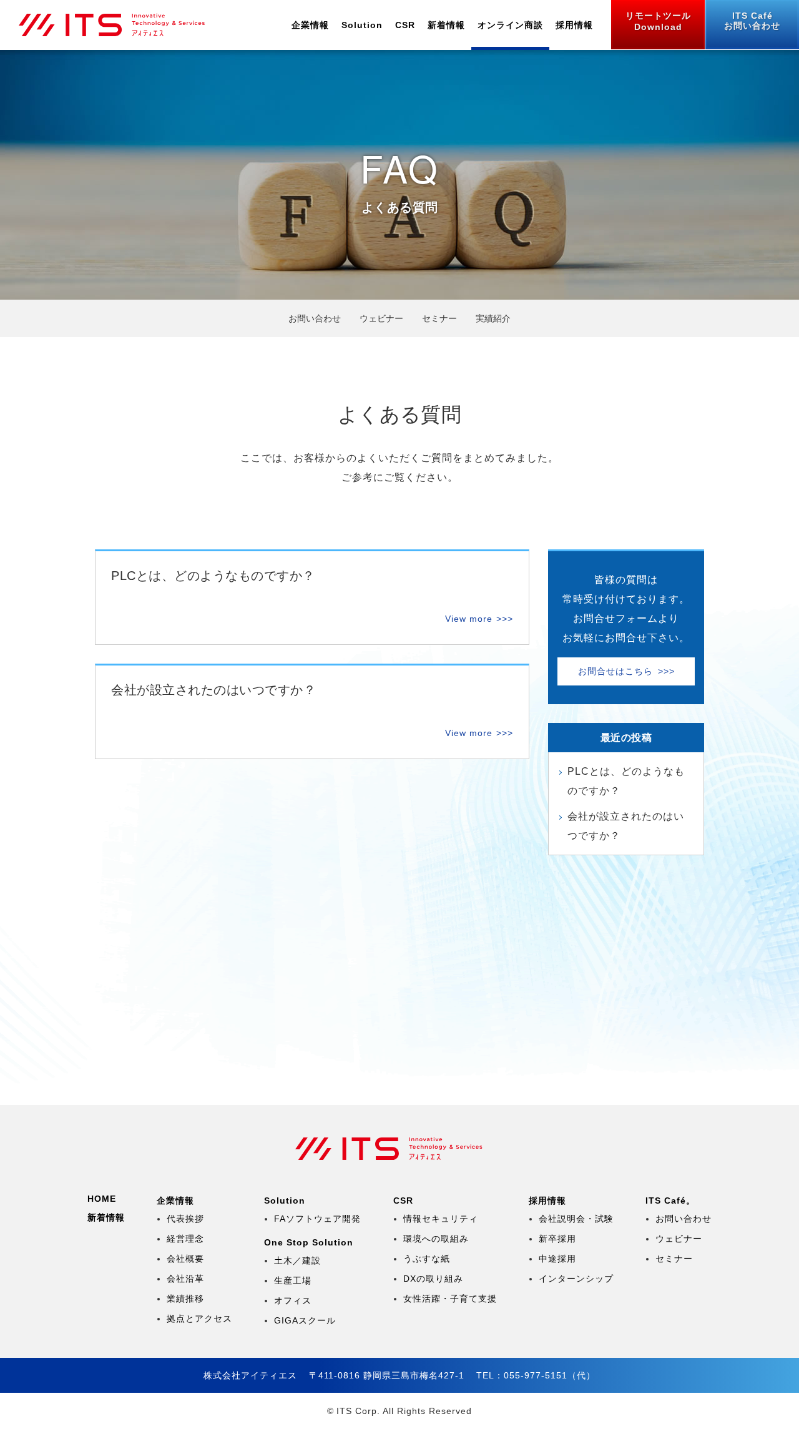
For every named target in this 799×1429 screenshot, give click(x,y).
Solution (362, 25)
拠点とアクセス (199, 1318)
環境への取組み (436, 1239)
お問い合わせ (752, 21)
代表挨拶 (185, 1219)
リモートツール (658, 21)
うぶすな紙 (426, 1259)
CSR (405, 25)
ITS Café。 (670, 1201)
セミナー (674, 1259)
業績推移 (185, 1299)
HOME (101, 1199)
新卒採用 (557, 1239)
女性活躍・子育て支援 (450, 1299)
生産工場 (292, 1280)
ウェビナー (381, 318)
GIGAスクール (305, 1320)
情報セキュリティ (440, 1219)
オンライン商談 (510, 25)
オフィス (292, 1300)
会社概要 (185, 1259)
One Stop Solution (308, 1242)
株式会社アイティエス (123, 24)
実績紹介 (493, 318)
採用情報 (574, 25)
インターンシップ (576, 1279)
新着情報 (446, 25)
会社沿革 (185, 1279)
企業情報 (310, 25)
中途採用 (557, 1259)
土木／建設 (297, 1260)
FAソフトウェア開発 (317, 1219)
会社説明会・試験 (576, 1219)
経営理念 (185, 1239)
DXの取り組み (433, 1279)
